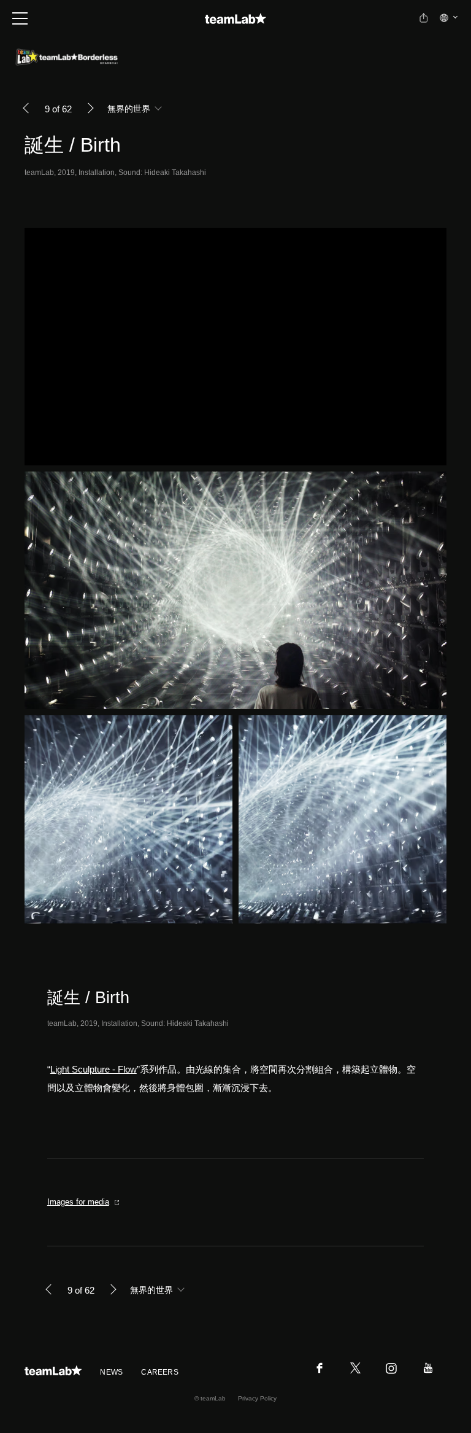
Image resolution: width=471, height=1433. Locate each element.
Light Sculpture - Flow (93, 1069)
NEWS (111, 1372)
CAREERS (159, 1372)
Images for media (78, 1201)
